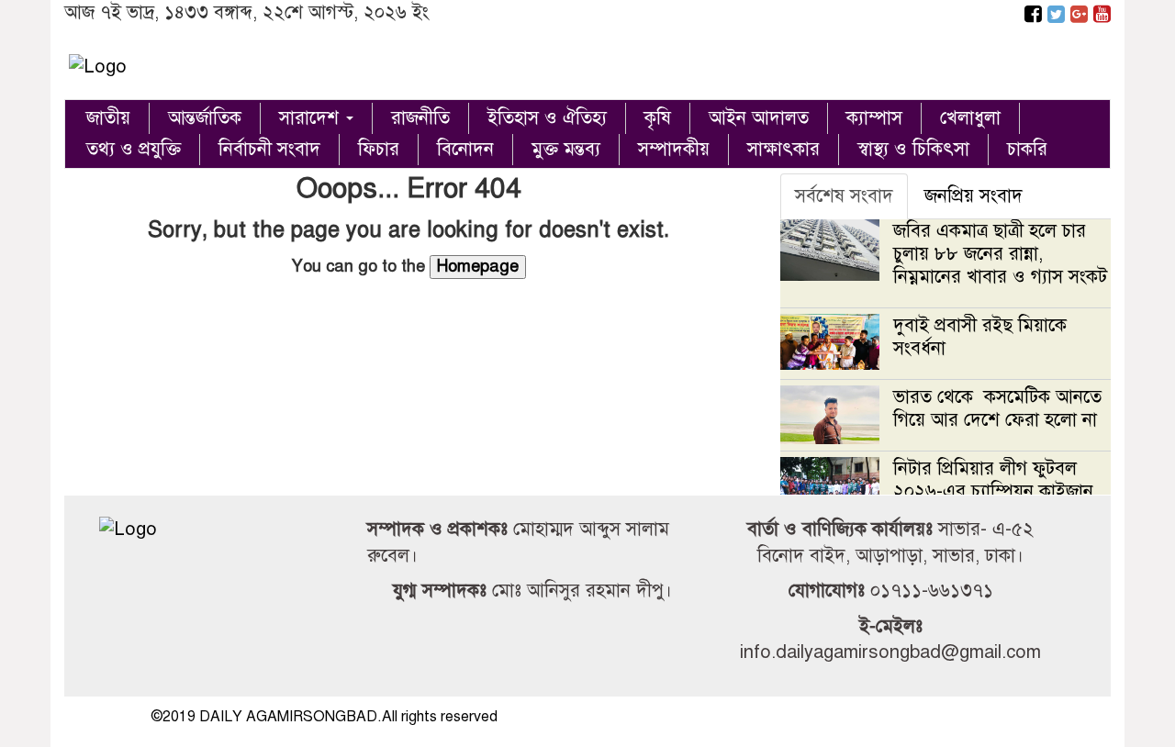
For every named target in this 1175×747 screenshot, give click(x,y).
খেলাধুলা (970, 117)
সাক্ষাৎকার (783, 149)
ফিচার (378, 149)
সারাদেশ (311, 117)
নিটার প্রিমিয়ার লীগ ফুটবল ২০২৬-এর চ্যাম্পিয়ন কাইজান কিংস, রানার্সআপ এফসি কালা (993, 491)
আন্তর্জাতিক (204, 117)
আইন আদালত (759, 117)
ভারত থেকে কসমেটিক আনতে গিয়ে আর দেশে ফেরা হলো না (997, 408)
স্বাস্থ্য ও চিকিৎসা (913, 149)
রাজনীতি (420, 117)
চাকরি (1027, 149)
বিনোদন (465, 149)
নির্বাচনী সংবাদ (269, 149)
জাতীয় (108, 117)
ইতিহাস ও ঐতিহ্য (547, 117)
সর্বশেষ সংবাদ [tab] (844, 195)
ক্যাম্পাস (874, 117)
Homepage (478, 266)
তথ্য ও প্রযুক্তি (133, 149)
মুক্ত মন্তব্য (566, 149)
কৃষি (657, 117)
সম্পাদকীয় (674, 149)
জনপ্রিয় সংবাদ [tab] (973, 195)
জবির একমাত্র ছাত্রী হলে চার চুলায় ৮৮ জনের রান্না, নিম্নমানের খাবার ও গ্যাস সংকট (1000, 253)
